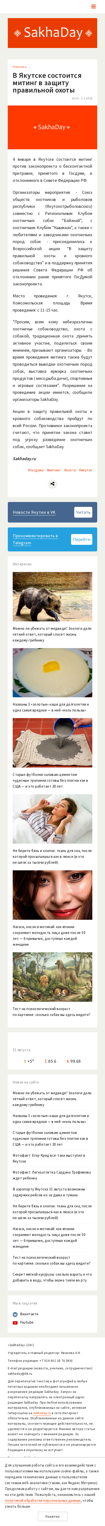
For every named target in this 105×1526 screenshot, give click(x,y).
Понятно (52, 1516)
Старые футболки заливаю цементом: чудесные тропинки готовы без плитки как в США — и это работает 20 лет (50, 1138)
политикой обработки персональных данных (43, 1500)
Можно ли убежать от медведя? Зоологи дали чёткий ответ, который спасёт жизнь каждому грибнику (52, 1099)
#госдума (35, 470)
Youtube (27, 1322)
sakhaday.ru (42, 1413)
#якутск (85, 470)
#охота (70, 470)
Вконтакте (29, 1314)
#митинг (54, 470)
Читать (83, 512)
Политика (19, 67)
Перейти (82, 539)
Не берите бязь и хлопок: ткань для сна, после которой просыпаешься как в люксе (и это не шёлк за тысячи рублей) (52, 1212)
